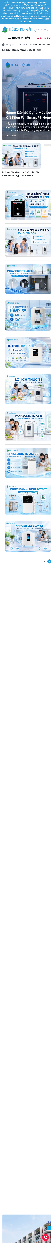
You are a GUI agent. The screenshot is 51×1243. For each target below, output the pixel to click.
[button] (45, 561)
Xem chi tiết (10, 135)
